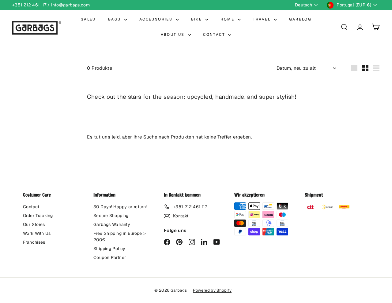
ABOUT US (174, 34)
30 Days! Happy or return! (120, 206)
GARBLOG (300, 19)
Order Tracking (38, 215)
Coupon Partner (109, 257)
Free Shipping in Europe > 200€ (119, 236)
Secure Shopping (111, 215)
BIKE (197, 19)
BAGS (115, 19)
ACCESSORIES (156, 19)
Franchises (34, 242)
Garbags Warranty (111, 224)
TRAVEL (263, 19)
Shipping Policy (109, 248)
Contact (31, 206)
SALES (88, 19)
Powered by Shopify (212, 290)
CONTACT (215, 34)
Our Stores (34, 224)
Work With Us (37, 233)
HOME (228, 19)
